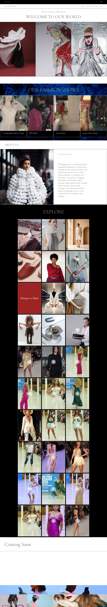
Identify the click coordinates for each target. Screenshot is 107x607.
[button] (101, 2)
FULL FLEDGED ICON (10, 6)
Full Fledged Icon (11, 590)
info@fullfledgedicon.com (44, 599)
